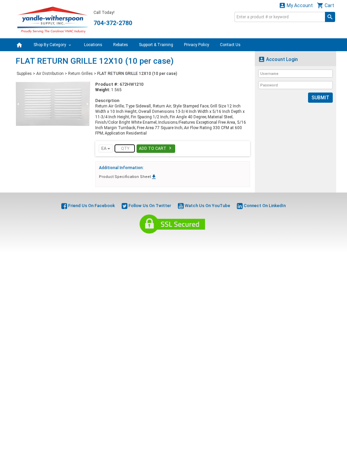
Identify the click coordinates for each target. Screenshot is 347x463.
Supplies (24, 73)
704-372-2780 (113, 22)
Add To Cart (156, 148)
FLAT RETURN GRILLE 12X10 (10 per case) (137, 73)
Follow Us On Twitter (149, 205)
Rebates (120, 44)
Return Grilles (80, 73)
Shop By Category (50, 44)
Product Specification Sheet (128, 177)
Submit (320, 97)
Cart (325, 5)
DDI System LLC (208, 241)
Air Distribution (50, 73)
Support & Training (156, 44)
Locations (93, 44)
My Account (296, 5)
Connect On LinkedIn (264, 205)
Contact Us (230, 44)
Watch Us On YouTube (207, 205)
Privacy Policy (196, 44)
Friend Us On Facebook (91, 205)
